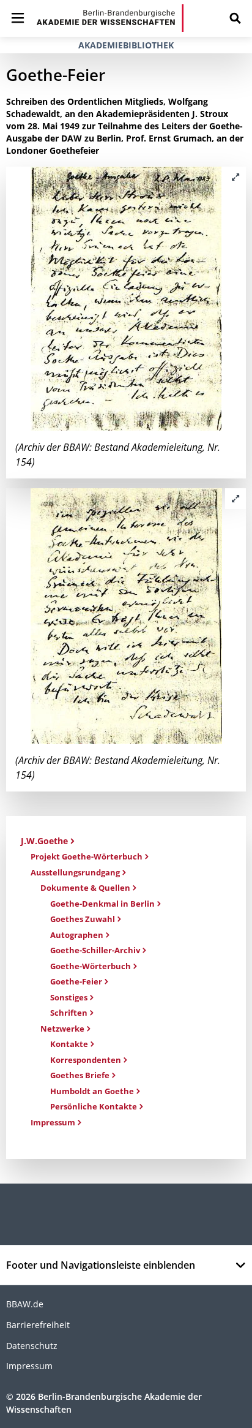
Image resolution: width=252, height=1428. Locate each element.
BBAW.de (24, 1304)
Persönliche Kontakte (93, 1106)
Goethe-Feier (76, 981)
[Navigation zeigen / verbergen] (17, 18)
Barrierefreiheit (38, 1325)
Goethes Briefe (79, 1075)
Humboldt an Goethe (92, 1091)
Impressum (53, 1122)
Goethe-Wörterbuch (90, 966)
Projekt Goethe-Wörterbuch (87, 856)
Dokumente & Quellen (85, 887)
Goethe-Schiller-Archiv (95, 950)
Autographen (76, 934)
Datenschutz (31, 1345)
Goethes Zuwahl (82, 918)
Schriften (68, 1012)
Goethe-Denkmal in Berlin (102, 903)
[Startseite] (110, 18)
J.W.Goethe (44, 841)
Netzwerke (62, 1028)
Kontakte (69, 1043)
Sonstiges (68, 997)
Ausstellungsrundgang (75, 872)
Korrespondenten (85, 1059)
